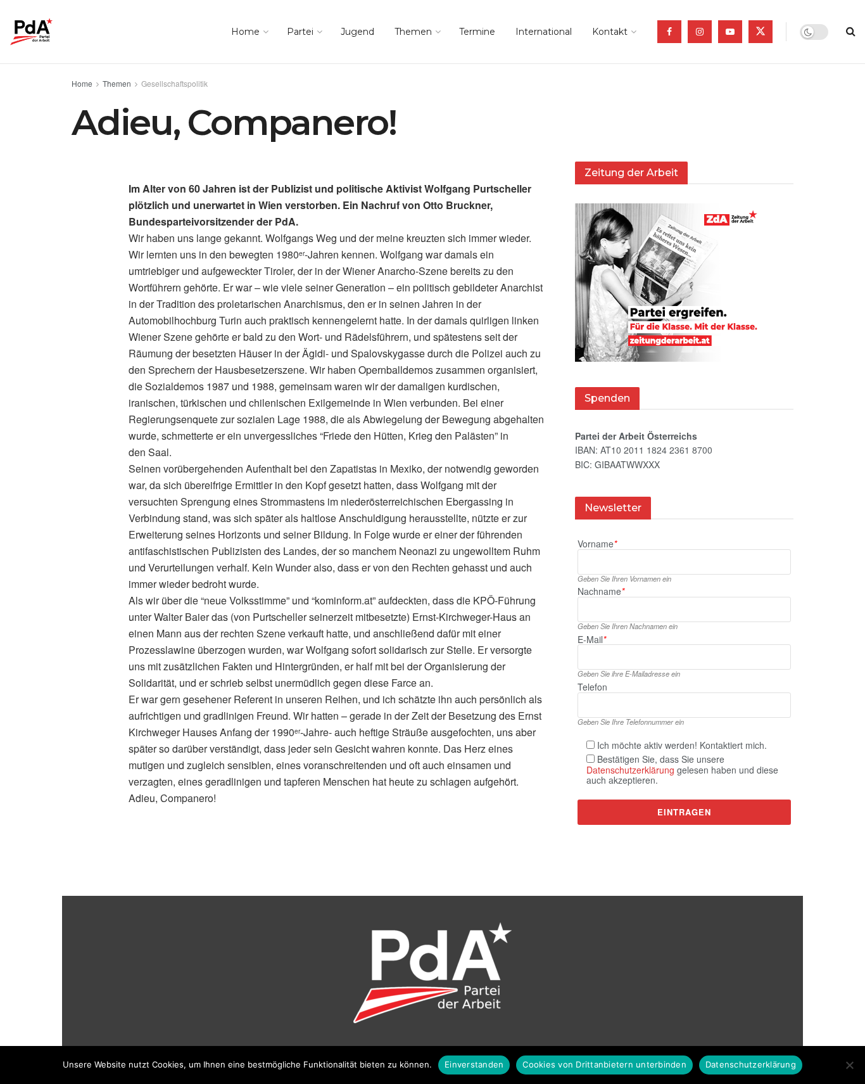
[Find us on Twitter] (760, 31)
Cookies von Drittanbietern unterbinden (604, 1064)
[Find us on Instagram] (700, 31)
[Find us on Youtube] (730, 31)
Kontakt (610, 31)
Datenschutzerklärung (630, 769)
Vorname (597, 544)
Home (245, 31)
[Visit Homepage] (49, 32)
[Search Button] (851, 31)
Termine (477, 31)
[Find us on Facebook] (669, 31)
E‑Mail (592, 639)
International (543, 31)
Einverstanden (474, 1064)
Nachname (601, 591)
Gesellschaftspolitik (174, 83)
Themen (413, 31)
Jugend (357, 31)
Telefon (592, 687)
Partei (300, 31)
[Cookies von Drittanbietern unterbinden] (849, 1065)
